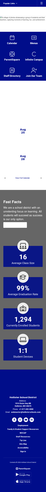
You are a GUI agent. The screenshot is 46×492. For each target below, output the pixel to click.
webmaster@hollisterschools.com (26, 412)
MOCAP (23, 433)
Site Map (23, 444)
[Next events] (41, 178)
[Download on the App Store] (23, 481)
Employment (23, 425)
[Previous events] (5, 178)
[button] (10, 3)
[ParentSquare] (23, 468)
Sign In (23, 451)
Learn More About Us (15, 225)
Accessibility (23, 448)
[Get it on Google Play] (23, 474)
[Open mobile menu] (41, 3)
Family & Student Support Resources (23, 429)
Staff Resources (23, 437)
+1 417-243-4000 (26, 409)
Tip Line (23, 440)
